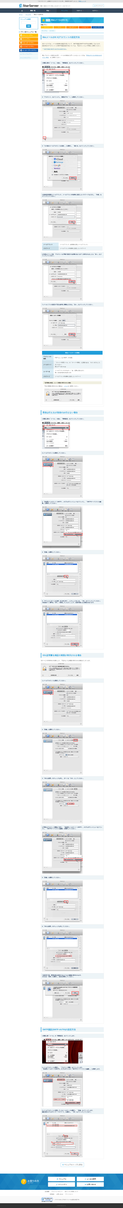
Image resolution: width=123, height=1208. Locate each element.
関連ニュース (82, 1)
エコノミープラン (28, 35)
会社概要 (47, 1191)
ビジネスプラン (26, 57)
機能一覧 (32, 10)
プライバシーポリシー (57, 1191)
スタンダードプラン (28, 43)
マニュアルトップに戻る (73, 1165)
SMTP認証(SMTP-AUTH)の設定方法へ (55, 49)
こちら (66, 386)
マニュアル (64, 10)
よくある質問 (91, 1179)
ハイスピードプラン (28, 46)
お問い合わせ (91, 1184)
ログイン (95, 10)
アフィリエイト (69, 1194)
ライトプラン (26, 39)
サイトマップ (99, 5)
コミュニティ (62, 1184)
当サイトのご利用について (71, 1191)
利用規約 (52, 1194)
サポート (79, 10)
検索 (28, 26)
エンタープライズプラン (30, 50)
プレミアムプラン (27, 54)
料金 (48, 10)
